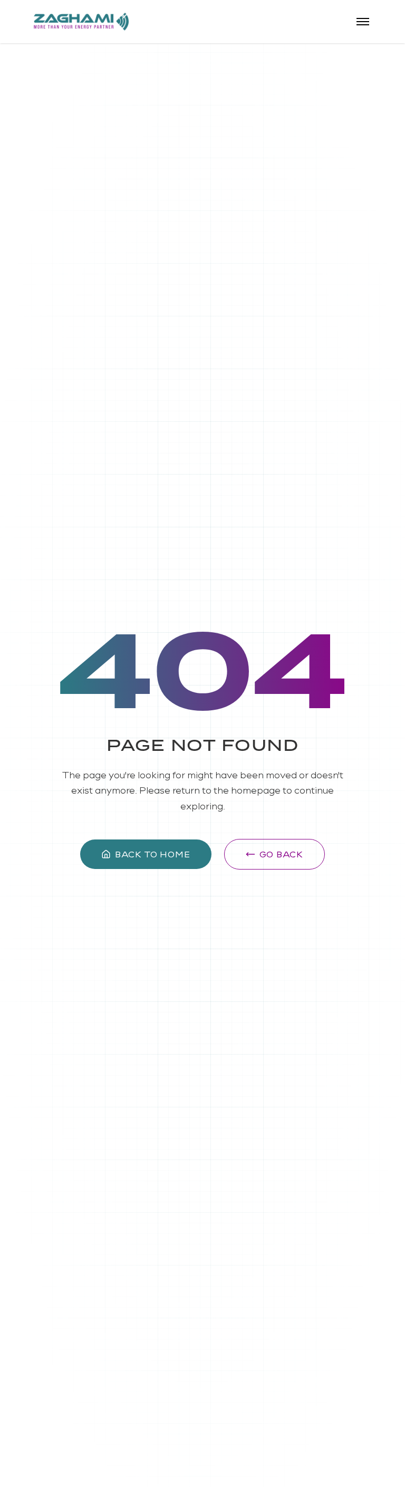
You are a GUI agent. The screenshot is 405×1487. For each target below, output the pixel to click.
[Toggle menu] (362, 21)
